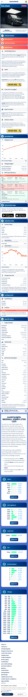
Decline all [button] (20, 694)
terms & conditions (6, 666)
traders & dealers (6, 657)
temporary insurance (7, 651)
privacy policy (5, 659)
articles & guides (5, 649)
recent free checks (6, 653)
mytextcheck (5, 670)
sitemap (3, 683)
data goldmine (5, 672)
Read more (9, 690)
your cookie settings (6, 664)
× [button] (26, 684)
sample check (5, 655)
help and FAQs (5, 681)
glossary (3, 668)
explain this (14, 497)
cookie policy (4, 662)
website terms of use (6, 677)
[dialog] (14, 690)
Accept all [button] (7, 694)
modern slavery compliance (8, 679)
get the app (4, 674)
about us (3, 644)
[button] (14, 691)
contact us (4, 647)
